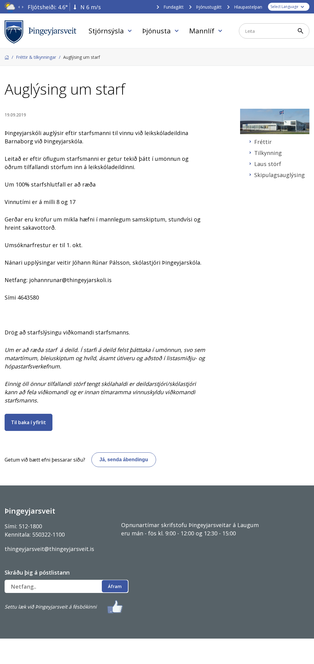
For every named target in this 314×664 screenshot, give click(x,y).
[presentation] (19, 7)
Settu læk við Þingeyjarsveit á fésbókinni (51, 606)
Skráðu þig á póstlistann (37, 572)
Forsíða (7, 57)
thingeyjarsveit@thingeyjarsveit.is (49, 549)
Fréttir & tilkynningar (36, 57)
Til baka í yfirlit (28, 422)
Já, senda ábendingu (123, 459)
